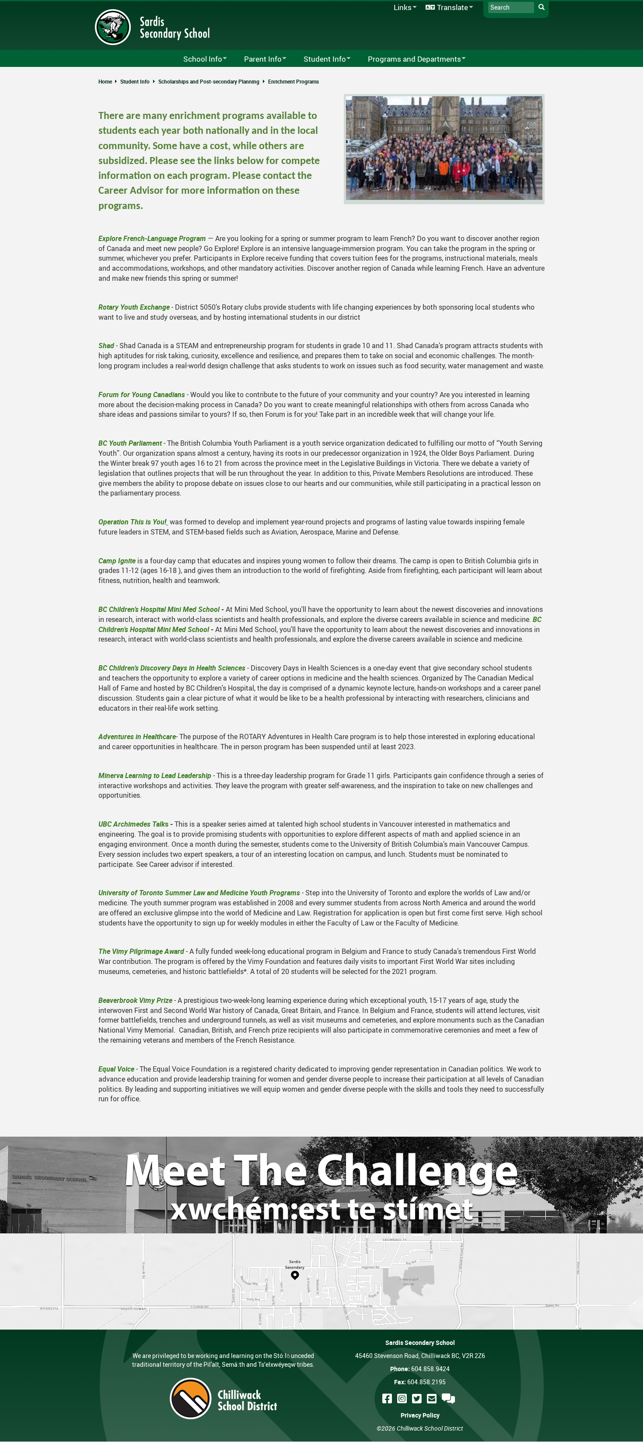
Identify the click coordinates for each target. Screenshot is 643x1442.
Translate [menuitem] (445, 7)
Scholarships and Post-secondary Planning (208, 81)
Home (105, 81)
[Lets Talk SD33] (450, 1398)
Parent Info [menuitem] (257, 59)
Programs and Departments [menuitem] (408, 59)
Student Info (135, 81)
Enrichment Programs (293, 81)
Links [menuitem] (401, 7)
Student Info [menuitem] (319, 59)
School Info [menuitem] (197, 59)
